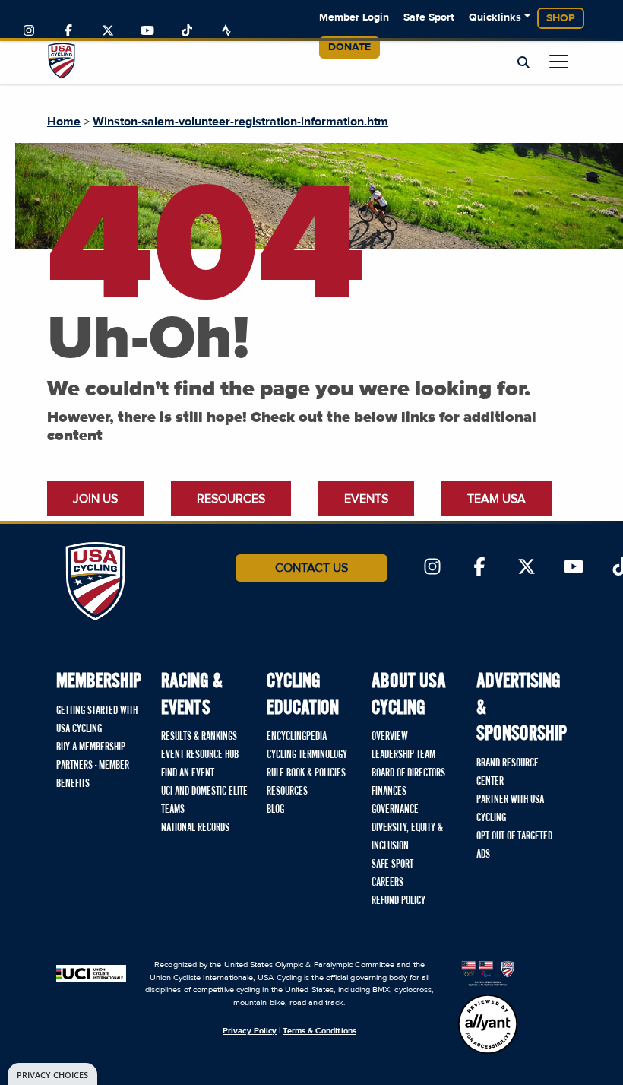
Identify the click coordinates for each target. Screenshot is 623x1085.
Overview (390, 736)
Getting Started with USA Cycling (97, 720)
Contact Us (311, 568)
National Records (195, 828)
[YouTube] (147, 31)
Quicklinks (495, 17)
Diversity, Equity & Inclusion (407, 837)
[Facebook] (68, 31)
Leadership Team (403, 755)
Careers (387, 882)
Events (366, 499)
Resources (231, 499)
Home (64, 122)
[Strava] (226, 31)
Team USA (496, 499)
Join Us (95, 499)
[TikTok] (186, 31)
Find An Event (187, 773)
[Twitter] (107, 31)
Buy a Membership (90, 747)
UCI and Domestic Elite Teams (204, 800)
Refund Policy (398, 901)
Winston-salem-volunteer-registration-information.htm (240, 122)
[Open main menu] (558, 61)
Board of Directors (408, 773)
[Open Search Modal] (523, 63)
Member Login (354, 17)
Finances (389, 791)
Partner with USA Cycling (510, 809)
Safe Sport (428, 17)
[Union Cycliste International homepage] (91, 972)
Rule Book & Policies (306, 773)
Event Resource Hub (200, 755)
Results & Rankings (199, 736)
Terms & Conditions (319, 1030)
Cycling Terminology (307, 755)
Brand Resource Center (507, 772)
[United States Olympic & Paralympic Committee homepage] (488, 972)
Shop (560, 18)
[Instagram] (28, 31)
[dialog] (52, 1074)
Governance (395, 809)
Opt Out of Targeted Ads (514, 845)
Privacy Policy (250, 1030)
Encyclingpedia (297, 736)
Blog (275, 809)
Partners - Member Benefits (92, 774)
